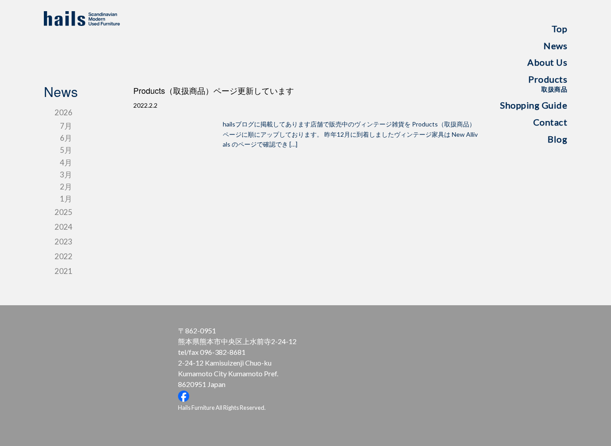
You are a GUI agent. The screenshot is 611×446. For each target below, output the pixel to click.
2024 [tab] (63, 226)
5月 (66, 150)
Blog (557, 139)
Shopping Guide (533, 105)
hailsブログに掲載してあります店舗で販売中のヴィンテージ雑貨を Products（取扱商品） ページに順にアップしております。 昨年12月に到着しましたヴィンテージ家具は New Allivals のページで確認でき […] (350, 134)
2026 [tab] (63, 112)
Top (559, 28)
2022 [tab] (63, 256)
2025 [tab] (63, 212)
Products (547, 83)
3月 (66, 174)
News (555, 45)
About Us (547, 62)
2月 (66, 186)
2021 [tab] (63, 271)
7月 (66, 125)
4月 (66, 162)
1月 (66, 198)
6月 (66, 138)
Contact (550, 122)
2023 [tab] (63, 241)
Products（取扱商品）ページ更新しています (213, 90)
